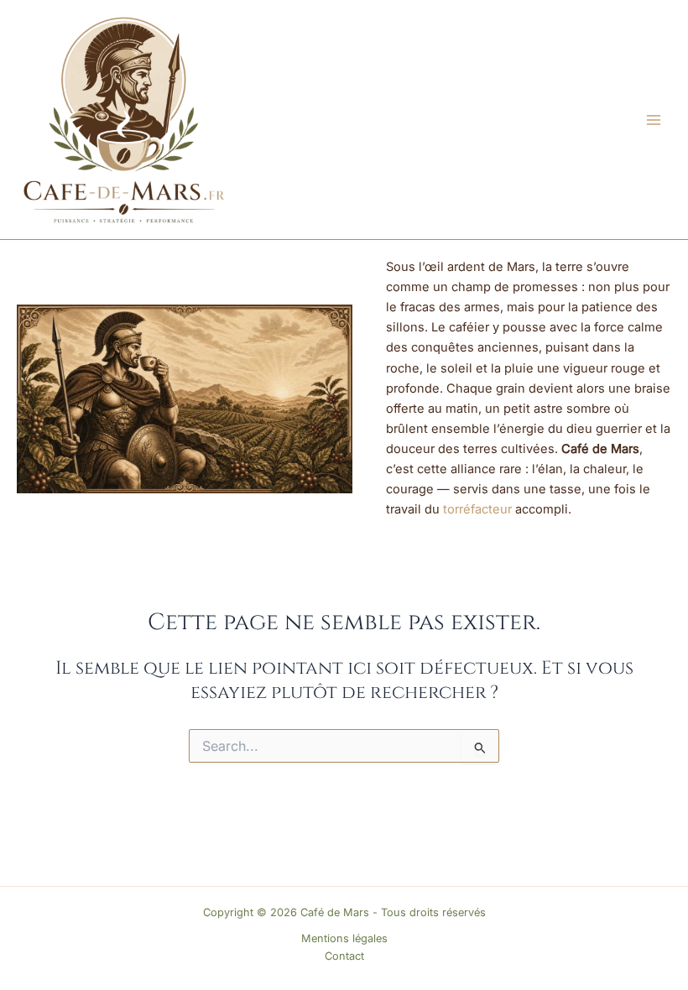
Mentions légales (344, 938)
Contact (344, 956)
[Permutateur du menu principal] (653, 120)
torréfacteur (477, 509)
